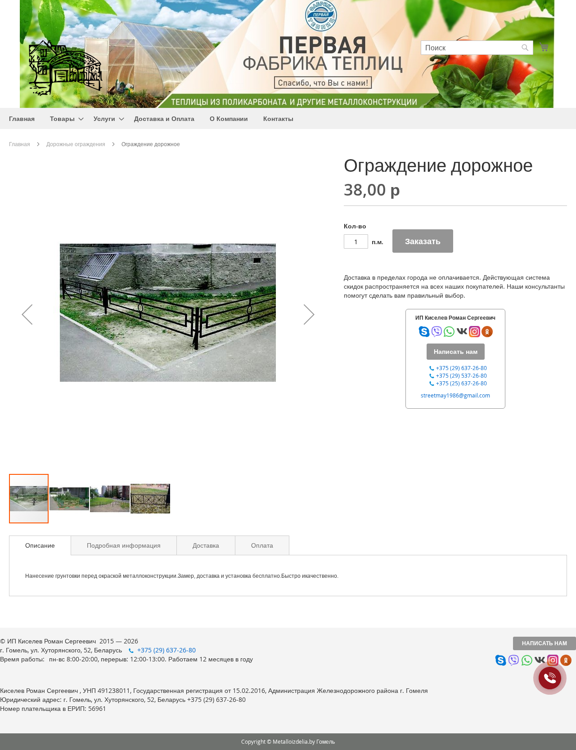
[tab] (40, 545)
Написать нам (544, 643)
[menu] (288, 118)
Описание (40, 545)
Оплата (262, 545)
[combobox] (477, 47)
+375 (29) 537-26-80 (461, 375)
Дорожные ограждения (75, 143)
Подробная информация (124, 545)
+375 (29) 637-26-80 (461, 367)
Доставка (206, 545)
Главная (19, 143)
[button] (27, 314)
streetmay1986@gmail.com (455, 395)
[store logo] (65, 67)
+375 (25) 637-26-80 (461, 383)
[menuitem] (22, 118)
